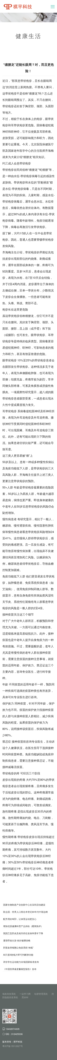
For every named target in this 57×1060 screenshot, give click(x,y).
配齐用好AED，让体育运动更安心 (19, 919)
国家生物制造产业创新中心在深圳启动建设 (24, 904)
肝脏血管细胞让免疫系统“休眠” (18, 947)
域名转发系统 (9, 993)
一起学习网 (25, 993)
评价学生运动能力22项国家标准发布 (21, 961)
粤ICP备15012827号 (12, 1046)
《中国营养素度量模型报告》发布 (19, 969)
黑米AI (25, 997)
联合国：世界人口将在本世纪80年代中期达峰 (25, 911)
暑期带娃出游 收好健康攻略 (16, 940)
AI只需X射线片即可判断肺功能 (18, 954)
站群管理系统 (41, 993)
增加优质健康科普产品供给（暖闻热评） (23, 926)
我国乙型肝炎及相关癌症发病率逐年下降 (23, 933)
